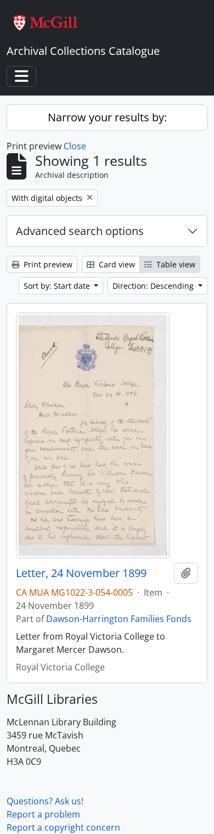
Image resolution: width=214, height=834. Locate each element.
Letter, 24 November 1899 (81, 573)
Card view (116, 264)
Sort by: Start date (58, 286)
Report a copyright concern (63, 827)
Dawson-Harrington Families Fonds (119, 619)
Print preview (46, 264)
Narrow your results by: (107, 117)
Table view (174, 264)
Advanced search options (80, 230)
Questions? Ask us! (45, 801)
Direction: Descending (154, 286)
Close (75, 146)
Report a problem (43, 814)
